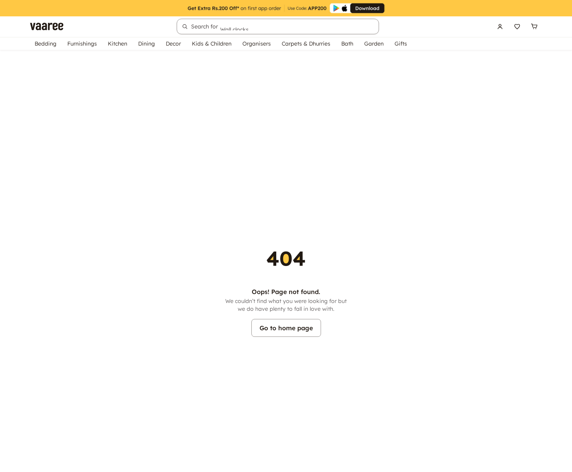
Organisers (256, 43)
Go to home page (286, 328)
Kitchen (117, 43)
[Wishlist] (517, 26)
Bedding (45, 43)
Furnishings (82, 43)
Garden (374, 43)
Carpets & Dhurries (306, 43)
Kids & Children (212, 43)
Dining (146, 43)
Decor (173, 43)
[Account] (500, 26)
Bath (347, 43)
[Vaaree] (46, 26)
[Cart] (534, 26)
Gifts (401, 43)
